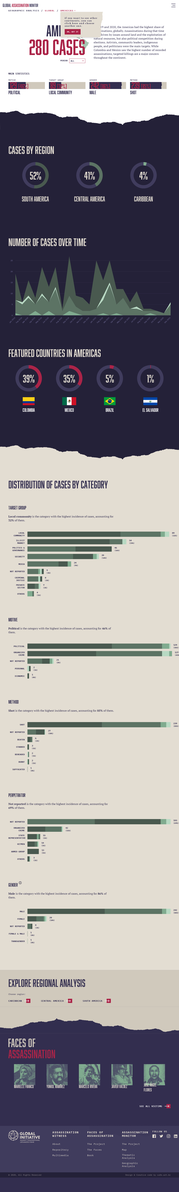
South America (92, 1004)
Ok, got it (72, 36)
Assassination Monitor (20, 5)
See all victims (150, 1110)
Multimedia (60, 1159)
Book (90, 1159)
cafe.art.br (164, 1179)
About (56, 1148)
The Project (96, 1148)
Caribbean (15, 1004)
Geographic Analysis (130, 1169)
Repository (60, 1153)
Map (124, 1153)
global (50, 14)
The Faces (94, 1153)
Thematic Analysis (128, 1160)
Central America (52, 1004)
